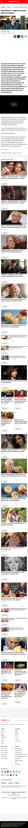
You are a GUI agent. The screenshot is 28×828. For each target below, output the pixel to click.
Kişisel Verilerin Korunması (20, 754)
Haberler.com (4, 746)
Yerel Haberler (18, 741)
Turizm (16, 737)
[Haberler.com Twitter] (8, 772)
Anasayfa (3, 7)
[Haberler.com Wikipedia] (5, 775)
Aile (20, 152)
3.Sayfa (2, 741)
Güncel (9, 7)
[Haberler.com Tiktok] (11, 775)
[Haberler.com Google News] (2, 772)
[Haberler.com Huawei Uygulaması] (17, 783)
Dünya (2, 743)
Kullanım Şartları (18, 748)
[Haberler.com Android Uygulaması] (10, 783)
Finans (16, 735)
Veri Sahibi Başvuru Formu (20, 756)
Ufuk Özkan (9, 152)
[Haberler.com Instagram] (11, 772)
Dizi (17, 152)
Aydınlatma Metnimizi (5, 826)
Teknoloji (17, 733)
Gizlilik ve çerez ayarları (6, 797)
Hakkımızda (3, 724)
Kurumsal (17, 746)
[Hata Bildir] (13, 797)
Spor (2, 733)
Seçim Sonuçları (4, 752)
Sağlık (14, 152)
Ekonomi (3, 731)
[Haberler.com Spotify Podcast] (19, 772)
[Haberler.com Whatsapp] (16, 772)
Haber (9, 795)
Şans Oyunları (4, 754)
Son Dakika (3, 737)
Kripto (2, 739)
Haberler (3, 728)
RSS (16, 762)
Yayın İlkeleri (22, 724)
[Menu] (2, 1)
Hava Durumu (4, 748)
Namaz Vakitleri (4, 750)
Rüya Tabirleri (4, 756)
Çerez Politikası (18, 752)
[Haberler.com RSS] (2, 775)
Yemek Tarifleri (4, 758)
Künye (17, 724)
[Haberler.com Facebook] (5, 772)
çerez (24, 822)
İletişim (12, 724)
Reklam (8, 724)
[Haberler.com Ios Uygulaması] (4, 783)
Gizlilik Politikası (18, 750)
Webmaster (17, 758)
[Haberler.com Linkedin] (14, 772)
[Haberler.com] (5, 720)
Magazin (3, 735)
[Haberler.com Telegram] (14, 775)
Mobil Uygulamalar (19, 760)
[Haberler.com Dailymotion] (16, 775)
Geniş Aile (3, 152)
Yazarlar (16, 739)
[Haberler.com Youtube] (8, 775)
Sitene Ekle (17, 764)
